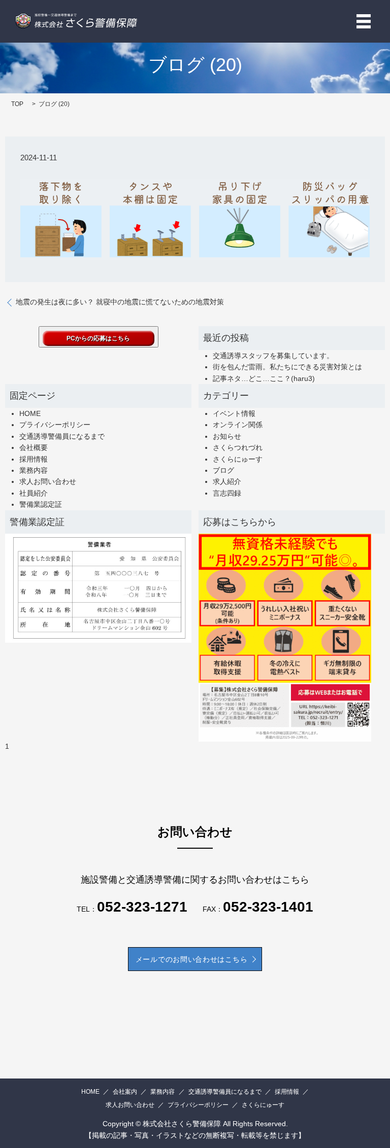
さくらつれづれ (238, 447)
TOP (17, 104)
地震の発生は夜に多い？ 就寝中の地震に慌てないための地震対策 (120, 302)
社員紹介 (33, 493)
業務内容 (33, 470)
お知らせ (227, 436)
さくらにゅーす (238, 459)
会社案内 (125, 1091)
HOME (30, 413)
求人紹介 (227, 481)
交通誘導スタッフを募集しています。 (273, 356)
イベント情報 (234, 413)
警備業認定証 (40, 504)
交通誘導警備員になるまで (62, 436)
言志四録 (227, 493)
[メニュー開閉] (363, 21)
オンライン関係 (238, 425)
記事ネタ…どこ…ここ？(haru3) (264, 378)
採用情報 (33, 459)
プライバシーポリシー (54, 425)
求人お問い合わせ (47, 481)
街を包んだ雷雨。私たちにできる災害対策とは (287, 367)
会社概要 (33, 447)
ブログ (223, 470)
